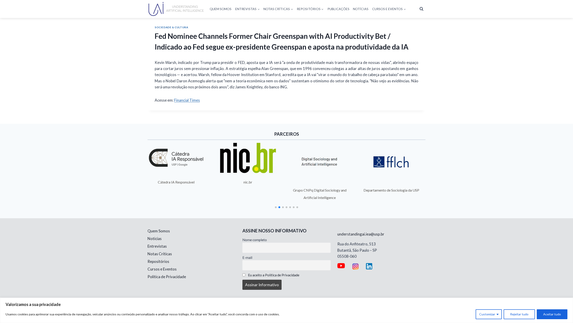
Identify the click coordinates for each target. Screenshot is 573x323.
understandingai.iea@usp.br (360, 234)
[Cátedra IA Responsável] (176, 158)
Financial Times (187, 100)
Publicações (338, 9)
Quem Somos (220, 9)
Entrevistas (157, 246)
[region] (286, 310)
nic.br (248, 182)
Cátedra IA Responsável (176, 182)
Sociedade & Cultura (171, 27)
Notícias (360, 9)
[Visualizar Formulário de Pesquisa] (421, 9)
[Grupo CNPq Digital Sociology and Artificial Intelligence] (320, 162)
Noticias (155, 238)
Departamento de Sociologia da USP (391, 190)
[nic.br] (248, 158)
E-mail (247, 257)
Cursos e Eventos (162, 269)
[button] (276, 207)
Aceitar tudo (552, 314)
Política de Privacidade (167, 276)
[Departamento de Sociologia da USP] (391, 162)
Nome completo (254, 240)
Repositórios (158, 261)
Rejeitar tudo (519, 314)
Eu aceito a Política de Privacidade (273, 275)
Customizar (487, 314)
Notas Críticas (160, 253)
